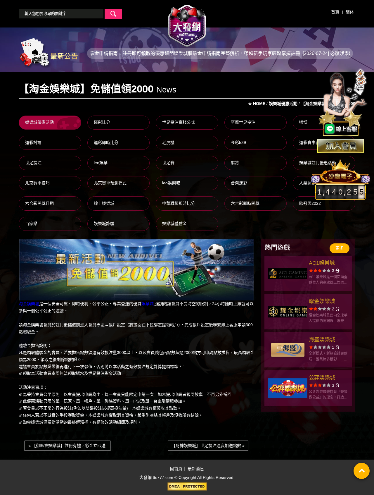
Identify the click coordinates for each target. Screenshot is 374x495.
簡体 (350, 12)
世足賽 (168, 162)
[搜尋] (113, 14)
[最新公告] (48, 53)
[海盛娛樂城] (287, 350)
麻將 (235, 162)
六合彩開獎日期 (39, 203)
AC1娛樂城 (322, 263)
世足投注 (33, 162)
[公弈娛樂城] (287, 388)
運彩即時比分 (106, 142)
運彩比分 (102, 122)
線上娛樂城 (104, 203)
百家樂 (31, 223)
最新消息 (196, 469)
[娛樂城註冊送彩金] (340, 146)
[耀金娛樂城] (287, 311)
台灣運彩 (239, 183)
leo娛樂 (101, 162)
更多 (339, 248)
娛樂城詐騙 (104, 223)
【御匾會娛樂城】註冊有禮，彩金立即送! (69, 445)
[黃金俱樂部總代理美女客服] (343, 103)
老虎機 (168, 142)
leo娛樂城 (171, 183)
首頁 (335, 12)
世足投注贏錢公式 (178, 122)
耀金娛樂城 (322, 301)
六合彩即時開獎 (245, 203)
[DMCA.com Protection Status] (187, 486)
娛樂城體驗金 (174, 223)
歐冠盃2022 (310, 203)
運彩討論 (33, 142)
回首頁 (176, 469)
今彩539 (238, 142)
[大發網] (187, 23)
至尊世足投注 (243, 122)
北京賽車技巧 (37, 183)
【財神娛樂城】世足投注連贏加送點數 (207, 445)
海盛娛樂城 (322, 340)
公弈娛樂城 (322, 378)
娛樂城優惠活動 (39, 122)
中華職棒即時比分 (178, 203)
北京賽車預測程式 (110, 183)
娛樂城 (147, 303)
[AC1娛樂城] (287, 273)
